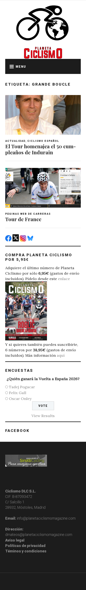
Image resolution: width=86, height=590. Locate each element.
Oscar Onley (20, 398)
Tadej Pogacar (22, 386)
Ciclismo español (43, 141)
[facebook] (9, 240)
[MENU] (10, 66)
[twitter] (16, 240)
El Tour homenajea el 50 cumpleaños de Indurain (40, 149)
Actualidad (15, 141)
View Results (43, 415)
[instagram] (23, 240)
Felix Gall (17, 392)
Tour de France (23, 219)
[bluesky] (30, 240)
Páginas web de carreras (28, 213)
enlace (64, 278)
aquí (61, 355)
